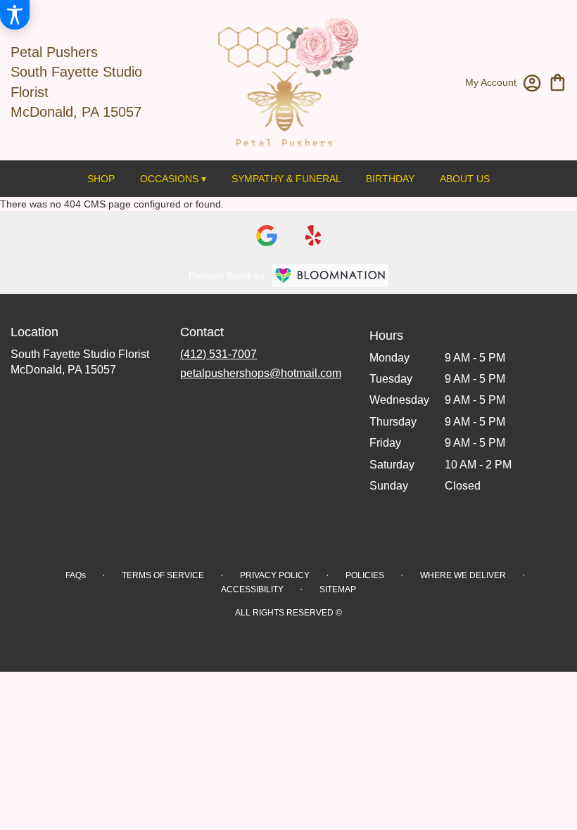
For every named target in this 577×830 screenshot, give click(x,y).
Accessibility (252, 589)
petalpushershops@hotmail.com (260, 373)
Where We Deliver (463, 575)
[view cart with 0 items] (557, 81)
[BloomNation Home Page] (330, 275)
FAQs (75, 575)
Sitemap (337, 589)
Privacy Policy (275, 575)
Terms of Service (163, 575)
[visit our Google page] (266, 235)
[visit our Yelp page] (313, 235)
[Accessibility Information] (15, 15)
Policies (364, 575)
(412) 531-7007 (218, 354)
